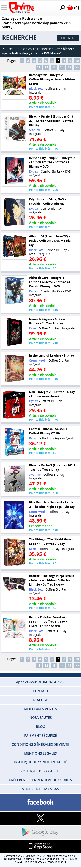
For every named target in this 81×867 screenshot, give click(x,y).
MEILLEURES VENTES (40, 709)
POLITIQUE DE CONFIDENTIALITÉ (40, 762)
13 (54, 67)
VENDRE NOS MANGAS (40, 789)
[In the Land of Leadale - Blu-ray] (14, 368)
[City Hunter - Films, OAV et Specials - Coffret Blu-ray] (14, 212)
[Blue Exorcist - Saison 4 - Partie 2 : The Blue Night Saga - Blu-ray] (14, 515)
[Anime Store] (21, 7)
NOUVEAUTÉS (40, 717)
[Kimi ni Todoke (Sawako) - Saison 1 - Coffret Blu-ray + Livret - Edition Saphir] (14, 628)
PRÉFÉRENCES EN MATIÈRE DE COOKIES (40, 780)
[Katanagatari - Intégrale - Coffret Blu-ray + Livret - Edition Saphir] (14, 86)
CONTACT (40, 691)
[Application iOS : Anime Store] (40, 846)
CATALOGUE (40, 700)
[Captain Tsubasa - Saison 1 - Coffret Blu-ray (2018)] (14, 442)
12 (46, 67)
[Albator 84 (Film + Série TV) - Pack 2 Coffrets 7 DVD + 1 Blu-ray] (14, 247)
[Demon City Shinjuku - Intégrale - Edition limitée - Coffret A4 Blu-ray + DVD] (14, 171)
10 (77, 61)
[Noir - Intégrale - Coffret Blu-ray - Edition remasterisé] (14, 405)
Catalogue (10, 18)
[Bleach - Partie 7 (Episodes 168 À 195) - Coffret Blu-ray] (14, 478)
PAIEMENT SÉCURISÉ (40, 735)
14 (61, 67)
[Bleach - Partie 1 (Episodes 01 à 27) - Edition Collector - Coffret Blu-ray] (14, 128)
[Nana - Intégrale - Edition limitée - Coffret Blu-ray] (14, 332)
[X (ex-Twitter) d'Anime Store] (40, 818)
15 (69, 67)
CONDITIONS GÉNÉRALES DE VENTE (40, 744)
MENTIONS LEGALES (40, 753)
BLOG (40, 726)
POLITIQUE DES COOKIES (40, 771)
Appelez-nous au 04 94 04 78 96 (40, 682)
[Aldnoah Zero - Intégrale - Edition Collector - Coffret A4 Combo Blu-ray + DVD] (14, 291)
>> (77, 67)
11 (38, 67)
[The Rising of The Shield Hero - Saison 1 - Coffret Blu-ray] (14, 552)
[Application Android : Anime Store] (40, 832)
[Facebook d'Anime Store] (40, 802)
